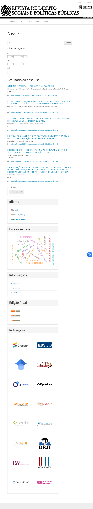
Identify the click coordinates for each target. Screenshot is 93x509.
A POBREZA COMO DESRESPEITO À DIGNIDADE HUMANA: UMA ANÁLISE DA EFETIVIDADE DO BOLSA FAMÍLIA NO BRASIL (39, 119)
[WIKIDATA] (45, 463)
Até (8, 61)
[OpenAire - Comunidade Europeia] (21, 384)
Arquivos (29, 21)
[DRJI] (45, 443)
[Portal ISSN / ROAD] (21, 463)
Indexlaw (12, 21)
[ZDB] (45, 482)
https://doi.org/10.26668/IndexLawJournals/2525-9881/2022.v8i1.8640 (34, 144)
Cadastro (80, 2)
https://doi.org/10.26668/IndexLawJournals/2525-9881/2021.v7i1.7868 (34, 161)
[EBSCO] (45, 345)
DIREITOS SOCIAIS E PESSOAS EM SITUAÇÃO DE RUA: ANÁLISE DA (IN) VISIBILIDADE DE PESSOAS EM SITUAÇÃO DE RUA (37, 151)
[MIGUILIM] (45, 404)
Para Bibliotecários (17, 293)
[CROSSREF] (21, 345)
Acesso (89, 2)
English (15, 210)
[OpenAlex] (45, 384)
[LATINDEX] (45, 365)
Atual (20, 21)
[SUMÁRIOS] (45, 424)
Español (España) (19, 215)
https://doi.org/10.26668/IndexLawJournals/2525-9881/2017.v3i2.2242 (34, 130)
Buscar (46, 21)
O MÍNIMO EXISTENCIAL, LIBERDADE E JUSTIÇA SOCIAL (30, 86)
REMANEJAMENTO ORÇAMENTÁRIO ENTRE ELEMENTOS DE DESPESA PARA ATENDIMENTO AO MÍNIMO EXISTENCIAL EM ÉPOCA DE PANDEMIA (38, 102)
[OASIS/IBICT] (21, 424)
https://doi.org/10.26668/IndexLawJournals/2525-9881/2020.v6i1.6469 (34, 95)
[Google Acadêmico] (21, 365)
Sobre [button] (37, 21)
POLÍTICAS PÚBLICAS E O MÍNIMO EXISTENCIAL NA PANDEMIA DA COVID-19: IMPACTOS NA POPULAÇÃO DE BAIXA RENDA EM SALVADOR (39, 137)
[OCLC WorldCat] (21, 482)
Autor (9, 68)
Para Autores (15, 288)
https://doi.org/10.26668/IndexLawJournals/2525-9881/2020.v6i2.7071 (34, 113)
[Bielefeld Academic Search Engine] (21, 443)
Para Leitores (15, 283)
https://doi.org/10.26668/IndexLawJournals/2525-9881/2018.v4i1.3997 (34, 181)
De (8, 54)
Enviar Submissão (17, 192)
